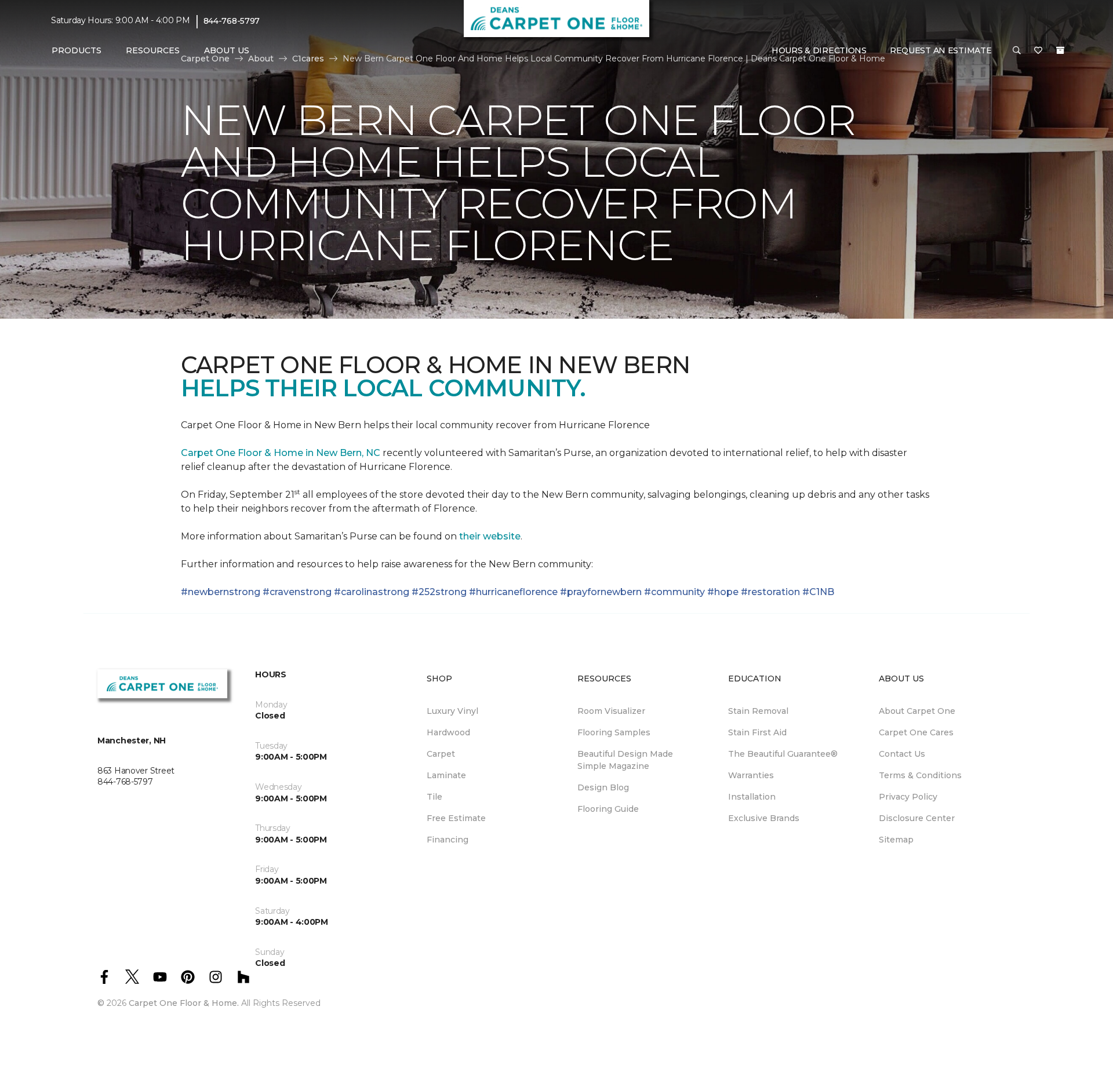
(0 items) (1060, 50)
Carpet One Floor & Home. (184, 1003)
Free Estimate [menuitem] (456, 818)
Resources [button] (153, 50)
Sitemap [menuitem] (896, 839)
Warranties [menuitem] (751, 775)
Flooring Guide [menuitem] (608, 809)
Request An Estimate (941, 50)
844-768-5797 (231, 21)
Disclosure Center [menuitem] (917, 818)
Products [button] (76, 50)
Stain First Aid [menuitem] (757, 732)
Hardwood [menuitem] (448, 732)
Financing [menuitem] (447, 839)
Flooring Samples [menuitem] (613, 732)
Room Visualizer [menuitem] (611, 711)
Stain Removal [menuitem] (758, 711)
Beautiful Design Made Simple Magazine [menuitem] (625, 760)
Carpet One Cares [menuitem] (916, 732)
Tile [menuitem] (434, 797)
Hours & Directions (819, 50)
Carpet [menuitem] (441, 754)
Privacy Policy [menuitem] (908, 797)
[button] (1017, 51)
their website (490, 536)
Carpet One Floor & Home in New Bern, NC (280, 452)
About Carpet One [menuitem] (917, 711)
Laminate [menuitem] (446, 775)
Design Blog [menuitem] (603, 787)
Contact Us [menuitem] (902, 754)
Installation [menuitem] (752, 797)
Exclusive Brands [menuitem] (763, 818)
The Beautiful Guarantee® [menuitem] (783, 754)
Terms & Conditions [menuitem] (920, 775)
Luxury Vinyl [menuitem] (452, 711)
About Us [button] (226, 50)
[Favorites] (1038, 51)
